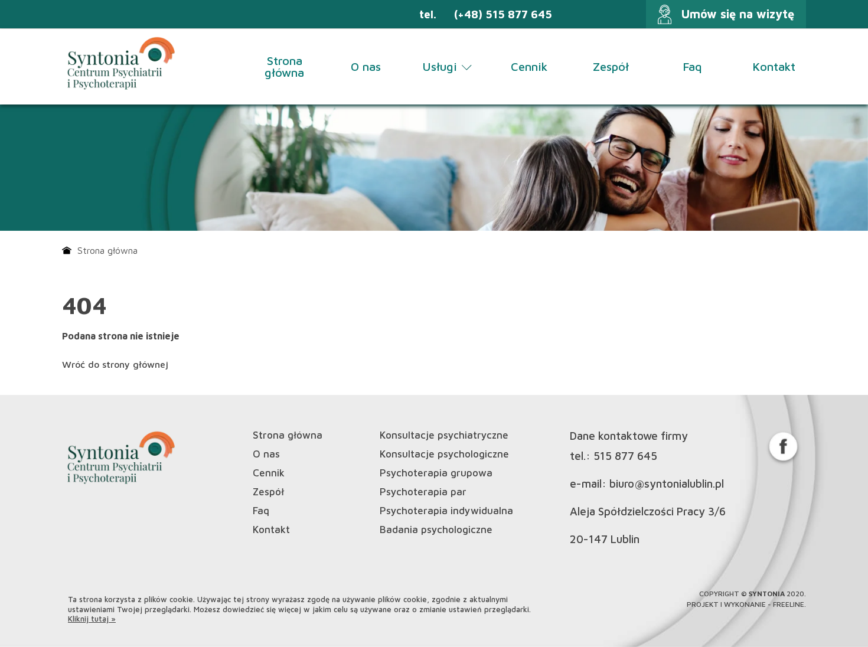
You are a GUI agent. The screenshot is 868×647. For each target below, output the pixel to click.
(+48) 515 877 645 (503, 14)
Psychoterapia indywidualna (446, 511)
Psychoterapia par (423, 492)
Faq (692, 66)
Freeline (788, 604)
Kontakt (773, 66)
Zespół (611, 66)
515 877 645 (625, 456)
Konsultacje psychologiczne (444, 454)
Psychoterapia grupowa (436, 473)
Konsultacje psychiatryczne (444, 435)
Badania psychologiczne (436, 530)
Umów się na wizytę (737, 14)
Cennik (529, 66)
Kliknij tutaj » (92, 619)
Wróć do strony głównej (115, 364)
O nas (366, 66)
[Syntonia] (120, 65)
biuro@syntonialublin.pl (666, 483)
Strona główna (284, 66)
